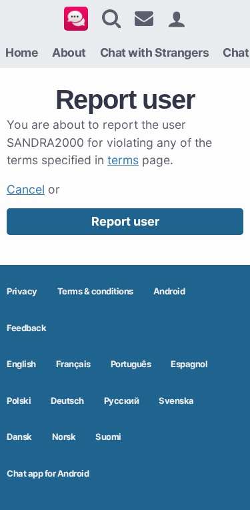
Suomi (108, 436)
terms (123, 160)
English (21, 363)
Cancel (26, 189)
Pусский (121, 400)
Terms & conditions (95, 291)
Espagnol (189, 363)
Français (73, 363)
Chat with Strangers (154, 52)
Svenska (176, 400)
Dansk (19, 436)
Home (21, 52)
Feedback (26, 327)
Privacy (22, 291)
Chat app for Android (48, 473)
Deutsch (67, 400)
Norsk (64, 436)
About (69, 52)
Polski (19, 400)
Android (169, 291)
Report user (125, 221)
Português (131, 363)
